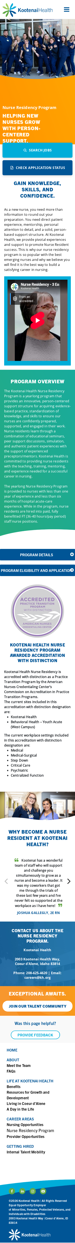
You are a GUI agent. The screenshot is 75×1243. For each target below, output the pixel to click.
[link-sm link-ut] (43, 1191)
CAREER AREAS (20, 1118)
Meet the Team (19, 1065)
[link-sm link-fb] (12, 1191)
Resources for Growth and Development (28, 1095)
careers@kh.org (37, 977)
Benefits (14, 1086)
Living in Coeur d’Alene (26, 1103)
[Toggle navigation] (66, 9)
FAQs (11, 1071)
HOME (12, 1049)
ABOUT (13, 1059)
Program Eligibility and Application (36, 570)
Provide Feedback (35, 1034)
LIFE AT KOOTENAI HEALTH (30, 1080)
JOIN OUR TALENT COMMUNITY (37, 1006)
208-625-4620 (36, 973)
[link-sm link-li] (22, 1191)
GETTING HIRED (20, 1146)
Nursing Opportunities (25, 1124)
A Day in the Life (20, 1109)
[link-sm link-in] (33, 1191)
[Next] (68, 881)
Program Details (36, 554)
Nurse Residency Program (30, 1130)
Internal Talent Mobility (26, 1151)
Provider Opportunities (25, 1136)
